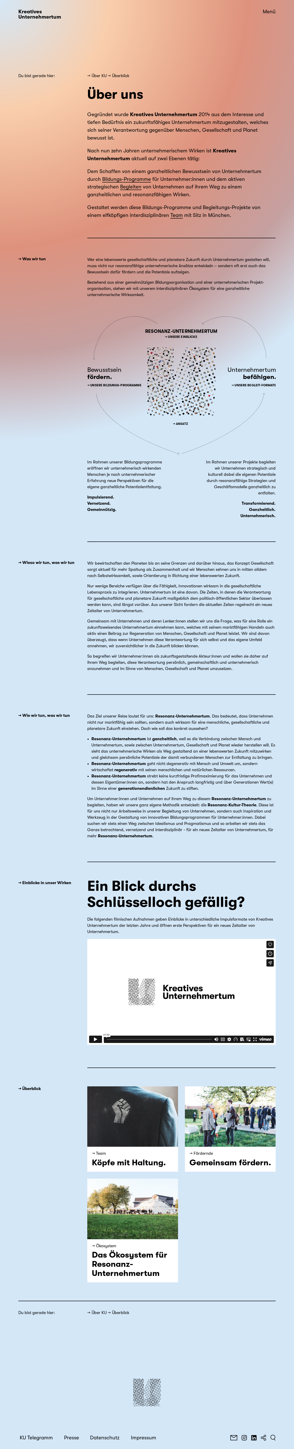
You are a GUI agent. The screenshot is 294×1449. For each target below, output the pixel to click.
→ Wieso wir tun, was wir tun (46, 562)
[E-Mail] (233, 1438)
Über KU (99, 75)
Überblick (120, 75)
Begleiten (130, 187)
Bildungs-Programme (126, 179)
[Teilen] (263, 1438)
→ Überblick (29, 1088)
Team (176, 215)
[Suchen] (273, 1438)
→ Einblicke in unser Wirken (44, 882)
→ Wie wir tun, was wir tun (44, 715)
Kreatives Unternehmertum (39, 14)
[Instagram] (244, 1438)
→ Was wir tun (32, 259)
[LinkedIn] (254, 1438)
